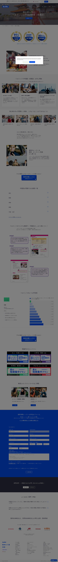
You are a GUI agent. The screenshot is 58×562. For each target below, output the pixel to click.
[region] (29, 60)
